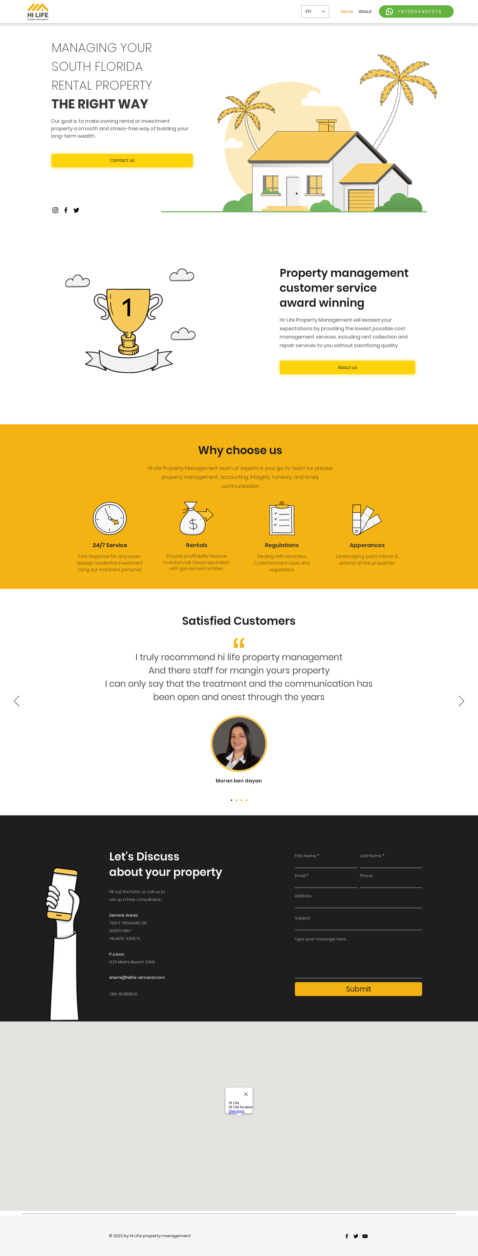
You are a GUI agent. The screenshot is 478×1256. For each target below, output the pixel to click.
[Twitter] (76, 210)
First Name (305, 856)
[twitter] (356, 1236)
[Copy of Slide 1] (236, 800)
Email (300, 875)
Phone (366, 875)
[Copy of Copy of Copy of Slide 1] (246, 800)
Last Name (370, 856)
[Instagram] (55, 210)
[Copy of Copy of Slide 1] (241, 800)
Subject (302, 918)
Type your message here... (321, 939)
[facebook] (347, 1236)
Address (303, 896)
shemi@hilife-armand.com (137, 977)
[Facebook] (66, 210)
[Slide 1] (231, 800)
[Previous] (16, 701)
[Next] (461, 701)
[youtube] (365, 1236)
